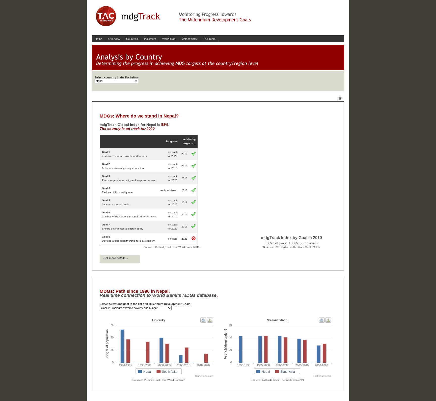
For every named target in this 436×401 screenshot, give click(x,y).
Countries (132, 38)
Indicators (150, 38)
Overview (114, 38)
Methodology (189, 38)
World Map (168, 38)
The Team (209, 38)
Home (98, 38)
